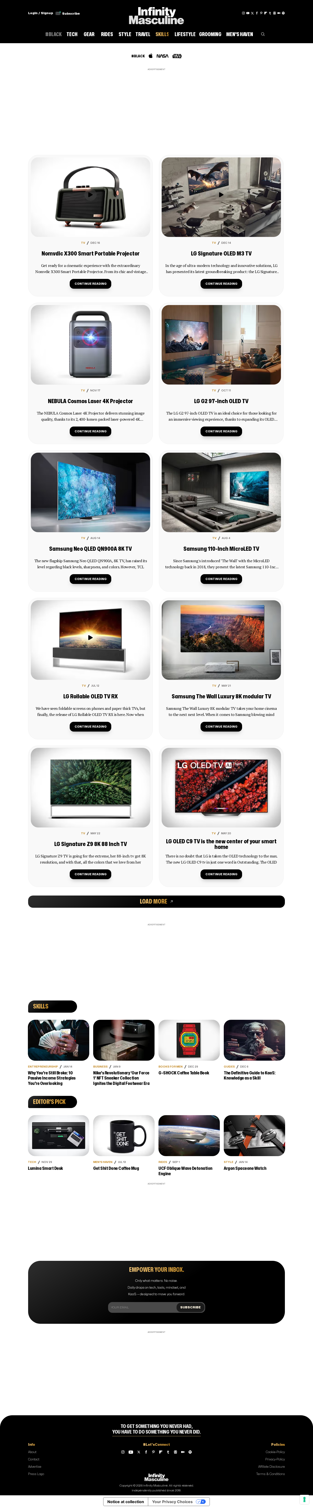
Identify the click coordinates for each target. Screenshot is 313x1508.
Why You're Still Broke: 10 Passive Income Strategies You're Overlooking (52, 1078)
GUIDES (229, 1066)
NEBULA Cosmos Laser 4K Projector (90, 401)
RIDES (162, 1162)
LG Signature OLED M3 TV (221, 253)
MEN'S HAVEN (102, 1162)
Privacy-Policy (275, 1459)
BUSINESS (100, 1066)
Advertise (34, 1466)
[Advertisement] (156, 106)
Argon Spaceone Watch (245, 1168)
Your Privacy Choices (172, 1501)
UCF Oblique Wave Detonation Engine (185, 1171)
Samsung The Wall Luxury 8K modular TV (221, 696)
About (32, 1452)
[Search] (263, 35)
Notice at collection (125, 1501)
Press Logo (36, 1474)
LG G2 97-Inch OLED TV (221, 401)
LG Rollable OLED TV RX (90, 696)
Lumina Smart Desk (45, 1168)
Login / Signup (40, 13)
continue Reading (91, 283)
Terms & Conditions (270, 1474)
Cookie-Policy (275, 1452)
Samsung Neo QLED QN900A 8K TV (90, 549)
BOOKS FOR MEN (170, 1066)
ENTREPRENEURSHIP (43, 1066)
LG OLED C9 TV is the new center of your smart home (221, 844)
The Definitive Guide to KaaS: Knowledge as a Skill (250, 1075)
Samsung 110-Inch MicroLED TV (221, 549)
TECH (32, 1162)
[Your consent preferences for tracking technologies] (304, 1499)
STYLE (228, 1162)
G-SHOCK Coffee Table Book (183, 1073)
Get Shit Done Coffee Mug (116, 1168)
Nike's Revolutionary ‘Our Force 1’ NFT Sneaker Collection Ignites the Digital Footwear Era (121, 1078)
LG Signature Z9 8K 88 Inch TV (90, 844)
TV (83, 243)
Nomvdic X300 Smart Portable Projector (91, 253)
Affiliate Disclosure (271, 1466)
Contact (33, 1459)
